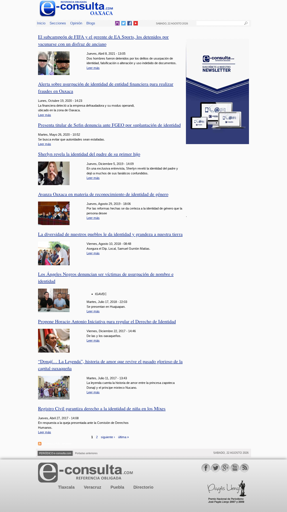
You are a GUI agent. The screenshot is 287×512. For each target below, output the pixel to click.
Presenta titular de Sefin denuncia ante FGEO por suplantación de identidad (109, 125)
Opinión (76, 23)
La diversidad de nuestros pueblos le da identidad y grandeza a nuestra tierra (110, 234)
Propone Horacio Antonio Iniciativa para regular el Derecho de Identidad (107, 321)
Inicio (41, 23)
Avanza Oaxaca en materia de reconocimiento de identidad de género (103, 194)
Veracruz (92, 487)
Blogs (90, 23)
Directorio (143, 487)
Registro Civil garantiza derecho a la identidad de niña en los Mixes (102, 408)
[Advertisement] (217, 176)
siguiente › (108, 437)
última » (123, 437)
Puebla (117, 487)
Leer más (93, 68)
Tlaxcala (66, 487)
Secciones (58, 23)
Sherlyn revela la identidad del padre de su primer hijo (89, 154)
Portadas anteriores (86, 453)
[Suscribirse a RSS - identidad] (39, 444)
